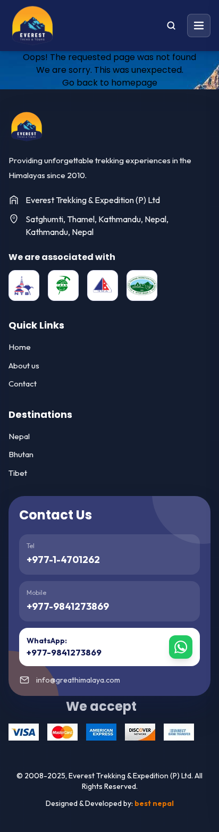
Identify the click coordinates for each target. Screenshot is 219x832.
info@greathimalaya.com (78, 680)
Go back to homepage (109, 83)
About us (24, 365)
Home (20, 347)
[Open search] (171, 25)
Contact (23, 384)
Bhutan (21, 454)
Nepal (19, 436)
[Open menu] (198, 25)
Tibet (18, 473)
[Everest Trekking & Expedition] (27, 126)
